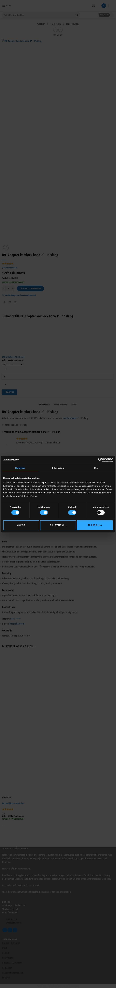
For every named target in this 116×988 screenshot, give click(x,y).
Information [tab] (58, 468)
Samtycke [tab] (20, 468)
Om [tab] (96, 468)
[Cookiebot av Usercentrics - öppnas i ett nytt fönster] (100, 460)
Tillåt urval (58, 525)
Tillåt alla (95, 525)
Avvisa (21, 525)
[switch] (44, 512)
